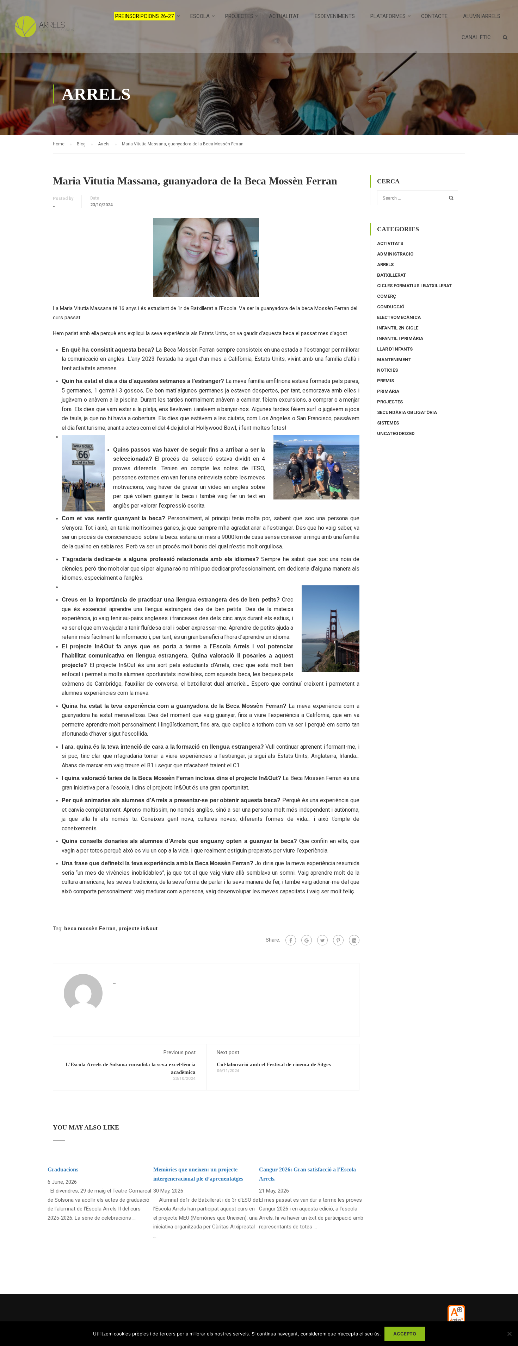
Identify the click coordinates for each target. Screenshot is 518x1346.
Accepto (404, 1333)
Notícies (387, 370)
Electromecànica (399, 317)
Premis (385, 380)
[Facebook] (290, 940)
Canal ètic (476, 37)
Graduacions (63, 1169)
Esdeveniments (335, 16)
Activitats (390, 243)
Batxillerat (391, 275)
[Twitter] (322, 940)
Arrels (385, 264)
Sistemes (388, 423)
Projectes (390, 401)
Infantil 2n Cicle (397, 328)
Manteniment (394, 359)
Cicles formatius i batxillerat (414, 285)
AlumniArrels (481, 16)
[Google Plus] (306, 940)
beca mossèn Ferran (90, 928)
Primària (388, 391)
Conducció (390, 306)
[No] (509, 1333)
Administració (395, 254)
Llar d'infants (395, 349)
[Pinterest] (338, 940)
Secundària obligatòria (407, 412)
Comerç (386, 296)
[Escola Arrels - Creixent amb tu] (43, 30)
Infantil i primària (400, 338)
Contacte (434, 16)
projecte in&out (138, 928)
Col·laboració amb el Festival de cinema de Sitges (274, 1064)
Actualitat (284, 16)
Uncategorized (396, 433)
